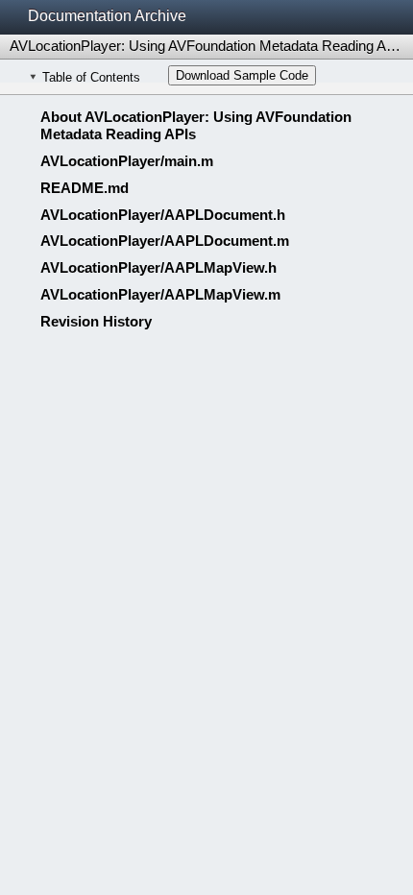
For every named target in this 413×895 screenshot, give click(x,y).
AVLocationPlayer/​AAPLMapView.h (158, 267)
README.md (84, 188)
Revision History (96, 321)
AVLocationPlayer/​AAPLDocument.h (162, 214)
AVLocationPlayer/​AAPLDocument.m (164, 240)
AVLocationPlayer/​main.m (126, 161)
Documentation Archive (107, 16)
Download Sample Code (242, 75)
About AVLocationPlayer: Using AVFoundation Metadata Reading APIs (196, 125)
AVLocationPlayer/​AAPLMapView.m (160, 294)
